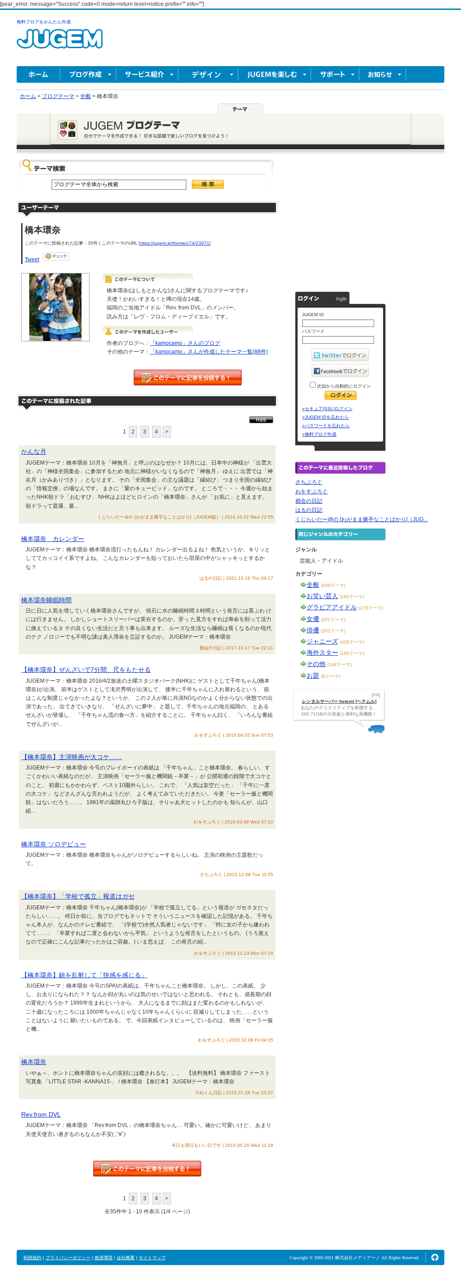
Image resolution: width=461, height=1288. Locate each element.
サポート (335, 74)
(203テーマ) (333, 630)
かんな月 (33, 451)
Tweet (32, 259)
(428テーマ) (352, 642)
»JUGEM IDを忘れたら (325, 417)
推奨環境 (104, 1257)
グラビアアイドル (332, 607)
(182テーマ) (352, 596)
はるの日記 (308, 510)
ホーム (38, 74)
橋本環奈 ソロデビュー (53, 844)
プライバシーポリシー (67, 1257)
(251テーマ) (333, 619)
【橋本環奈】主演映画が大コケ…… (71, 756)
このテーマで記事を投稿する (188, 377)
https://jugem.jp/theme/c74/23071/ (175, 243)
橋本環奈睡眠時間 (46, 600)
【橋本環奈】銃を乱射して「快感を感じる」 (84, 975)
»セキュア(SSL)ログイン (327, 408)
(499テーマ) (333, 585)
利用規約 (32, 1257)
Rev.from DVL (41, 1114)
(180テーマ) (352, 653)
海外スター (322, 652)
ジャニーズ (322, 641)
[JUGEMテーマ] (240, 108)
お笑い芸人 (322, 595)
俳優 (313, 630)
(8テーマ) (330, 676)
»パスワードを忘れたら (326, 425)
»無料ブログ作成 (319, 434)
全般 (313, 584)
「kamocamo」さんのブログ (185, 343)
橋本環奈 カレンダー (52, 538)
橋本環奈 (33, 1061)
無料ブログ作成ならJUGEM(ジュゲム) (60, 43)
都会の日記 (308, 501)
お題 (313, 675)
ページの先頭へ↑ (434, 1257)
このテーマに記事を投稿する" (147, 1168)
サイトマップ (152, 1257)
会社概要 (126, 1257)
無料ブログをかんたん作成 (44, 21)
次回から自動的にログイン (343, 386)
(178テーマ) (371, 607)
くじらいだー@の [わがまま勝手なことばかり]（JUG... (361, 519)
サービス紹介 (147, 74)
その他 (316, 663)
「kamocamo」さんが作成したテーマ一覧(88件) (209, 352)
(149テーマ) (339, 664)
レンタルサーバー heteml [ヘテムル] (339, 701)
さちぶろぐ (308, 482)
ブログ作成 (88, 74)
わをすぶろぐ (311, 491)
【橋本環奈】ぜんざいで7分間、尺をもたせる (86, 669)
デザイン (208, 74)
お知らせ (382, 74)
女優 (313, 618)
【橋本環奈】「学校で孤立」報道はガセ (78, 896)
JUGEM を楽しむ (274, 74)
